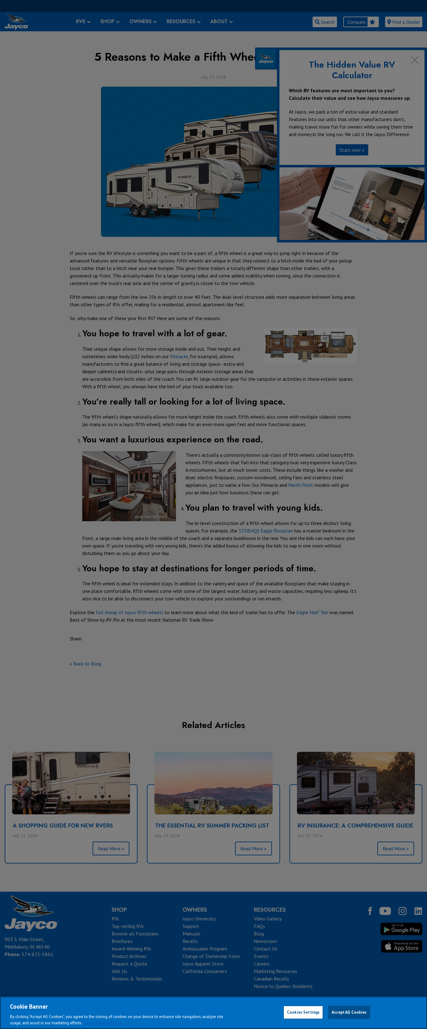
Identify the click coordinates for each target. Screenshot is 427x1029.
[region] (213, 1012)
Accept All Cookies (349, 1012)
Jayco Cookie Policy (103, 1022)
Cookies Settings (303, 1012)
